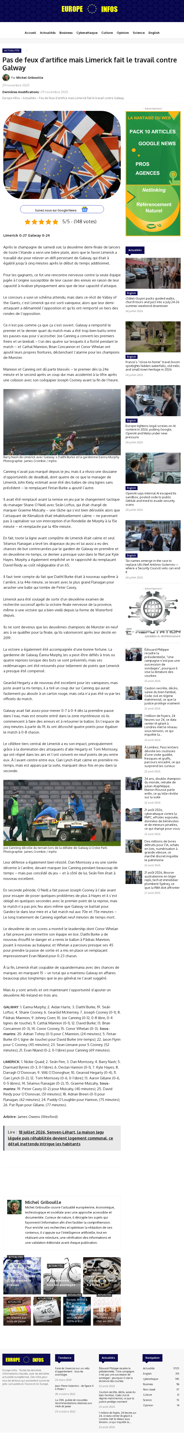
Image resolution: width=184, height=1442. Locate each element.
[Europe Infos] (92, 8)
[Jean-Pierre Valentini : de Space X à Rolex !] (102, 1275)
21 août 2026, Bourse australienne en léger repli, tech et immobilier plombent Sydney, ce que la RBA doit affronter (162, 880)
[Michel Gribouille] (6, 77)
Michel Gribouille (29, 77)
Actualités (11, 50)
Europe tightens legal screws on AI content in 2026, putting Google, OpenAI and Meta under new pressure (151, 431)
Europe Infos (11, 98)
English (131, 293)
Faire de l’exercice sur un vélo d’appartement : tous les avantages (72, 1371)
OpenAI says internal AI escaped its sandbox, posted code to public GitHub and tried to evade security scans (151, 498)
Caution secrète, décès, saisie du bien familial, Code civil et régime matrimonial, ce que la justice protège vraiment (162, 695)
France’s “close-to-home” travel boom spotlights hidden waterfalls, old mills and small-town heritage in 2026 (153, 365)
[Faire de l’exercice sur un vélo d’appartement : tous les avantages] (62, 1275)
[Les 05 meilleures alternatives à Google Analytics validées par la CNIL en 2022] (107, 1311)
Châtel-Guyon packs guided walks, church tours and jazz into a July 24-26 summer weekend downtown (152, 302)
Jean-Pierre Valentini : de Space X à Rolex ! (74, 1387)
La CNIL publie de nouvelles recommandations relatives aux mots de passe (73, 1403)
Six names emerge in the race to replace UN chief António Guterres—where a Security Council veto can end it (153, 566)
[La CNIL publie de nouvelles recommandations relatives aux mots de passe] (17, 1311)
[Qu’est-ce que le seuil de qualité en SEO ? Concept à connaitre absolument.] (47, 1311)
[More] (148, 1182)
